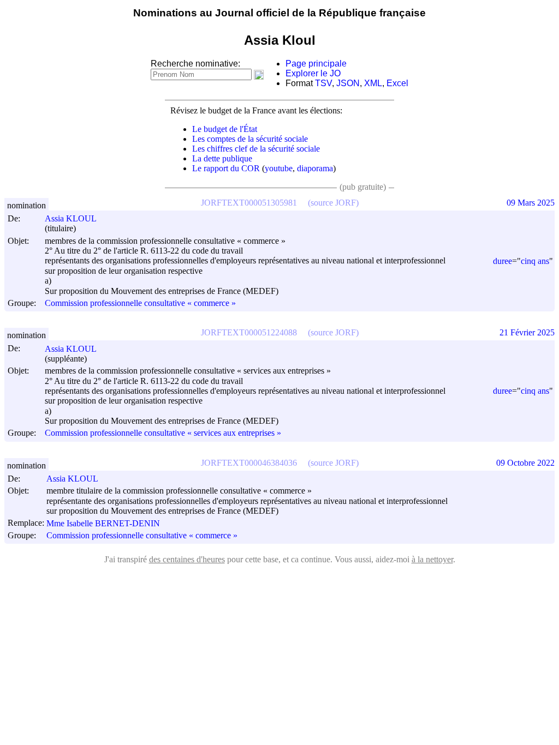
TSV (323, 83)
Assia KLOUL (71, 218)
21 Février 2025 (527, 332)
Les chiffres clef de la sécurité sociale (256, 148)
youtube (279, 168)
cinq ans (535, 261)
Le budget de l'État (224, 129)
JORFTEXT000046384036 (249, 462)
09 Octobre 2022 (525, 462)
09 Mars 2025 (531, 202)
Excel (397, 83)
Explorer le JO (313, 73)
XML (373, 83)
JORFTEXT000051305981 (249, 202)
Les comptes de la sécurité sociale (250, 138)
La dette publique (222, 158)
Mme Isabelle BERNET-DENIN (103, 523)
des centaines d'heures (187, 559)
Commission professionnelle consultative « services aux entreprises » (163, 433)
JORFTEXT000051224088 (249, 332)
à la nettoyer (432, 559)
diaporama (315, 168)
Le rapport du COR (226, 168)
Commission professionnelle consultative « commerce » (140, 303)
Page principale (316, 63)
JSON (348, 83)
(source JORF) (333, 202)
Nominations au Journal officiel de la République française (279, 13)
